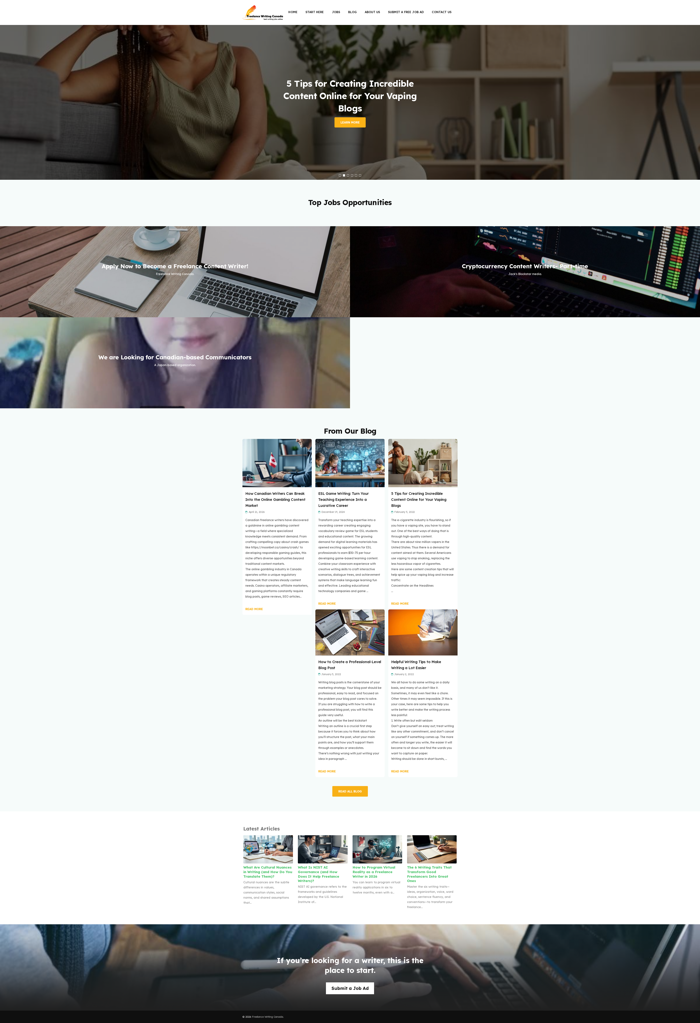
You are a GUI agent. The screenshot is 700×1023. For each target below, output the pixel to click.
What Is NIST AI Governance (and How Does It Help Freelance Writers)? (318, 874)
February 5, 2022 (404, 512)
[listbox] (350, 102)
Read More (254, 609)
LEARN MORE (175, 288)
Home (293, 12)
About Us (372, 12)
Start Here (315, 12)
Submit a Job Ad (350, 988)
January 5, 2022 (331, 674)
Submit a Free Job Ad (406, 12)
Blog (352, 12)
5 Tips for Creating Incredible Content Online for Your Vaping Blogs (418, 499)
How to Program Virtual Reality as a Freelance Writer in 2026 (374, 871)
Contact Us (442, 12)
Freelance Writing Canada (267, 1016)
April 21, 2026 (257, 512)
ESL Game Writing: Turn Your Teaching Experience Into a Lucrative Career (343, 499)
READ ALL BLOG (350, 791)
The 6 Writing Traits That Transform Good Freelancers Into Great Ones (429, 874)
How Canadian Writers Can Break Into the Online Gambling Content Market (275, 499)
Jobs (336, 12)
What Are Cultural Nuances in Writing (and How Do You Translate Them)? (267, 871)
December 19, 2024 (333, 512)
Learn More (350, 122)
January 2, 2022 (404, 674)
